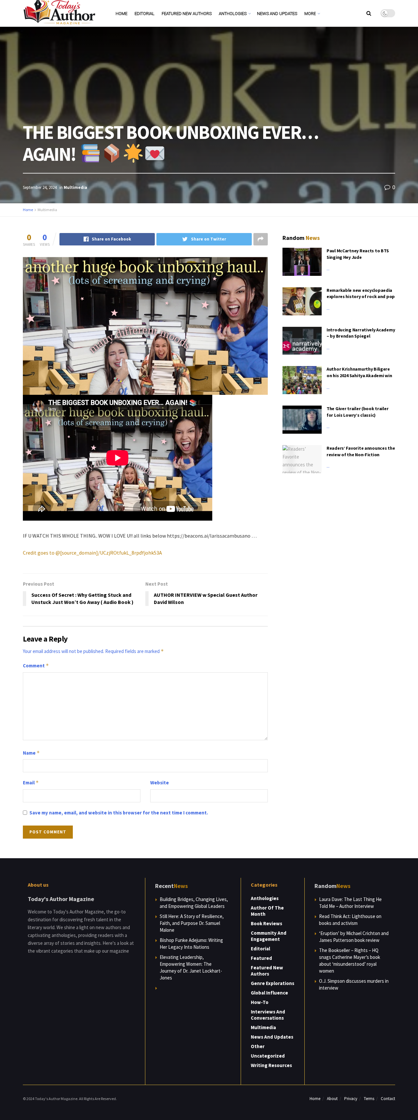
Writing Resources (271, 1065)
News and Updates (277, 13)
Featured (261, 958)
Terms (369, 1098)
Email (31, 782)
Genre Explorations (272, 983)
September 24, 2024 (39, 187)
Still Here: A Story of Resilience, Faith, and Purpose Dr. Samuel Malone (192, 923)
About (332, 1098)
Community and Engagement (268, 936)
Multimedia (75, 187)
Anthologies (233, 13)
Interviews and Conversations (268, 1015)
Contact (388, 1098)
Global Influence (269, 993)
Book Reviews (266, 923)
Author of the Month (267, 911)
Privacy (350, 1098)
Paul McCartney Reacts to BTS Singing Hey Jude (358, 254)
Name (31, 753)
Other (258, 1046)
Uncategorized (268, 1056)
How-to (259, 1002)
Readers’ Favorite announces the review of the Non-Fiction (361, 451)
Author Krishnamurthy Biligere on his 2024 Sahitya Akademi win (359, 372)
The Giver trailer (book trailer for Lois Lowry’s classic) (357, 412)
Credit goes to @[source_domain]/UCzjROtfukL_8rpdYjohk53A (92, 552)
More (310, 13)
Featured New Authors (187, 13)
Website (159, 782)
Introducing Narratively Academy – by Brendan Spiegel (361, 333)
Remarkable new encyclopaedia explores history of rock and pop (361, 293)
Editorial (144, 13)
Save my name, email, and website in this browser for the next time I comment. (118, 813)
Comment (36, 665)
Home (121, 13)
